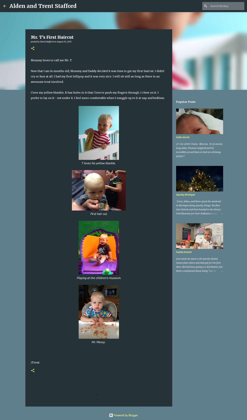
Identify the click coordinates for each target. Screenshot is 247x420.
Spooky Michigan (185, 194)
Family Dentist (184, 252)
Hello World (182, 137)
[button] (33, 48)
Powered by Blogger (125, 415)
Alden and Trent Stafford (43, 6)
